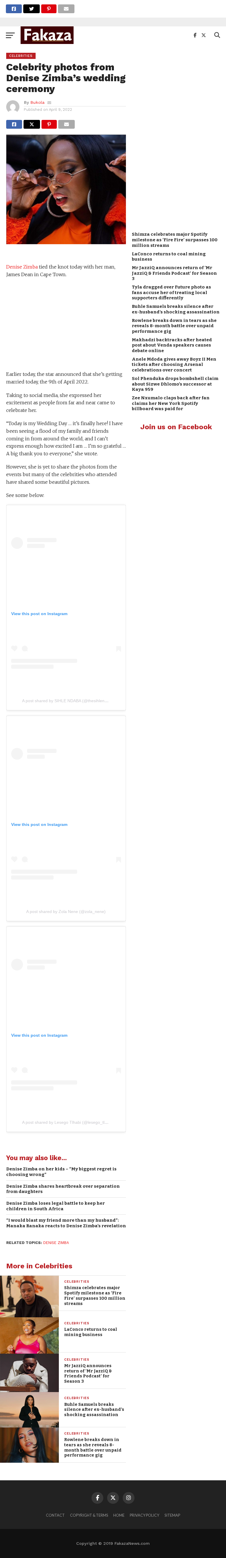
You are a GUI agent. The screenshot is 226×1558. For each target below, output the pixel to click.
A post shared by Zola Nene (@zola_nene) (66, 911)
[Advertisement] (65, 325)
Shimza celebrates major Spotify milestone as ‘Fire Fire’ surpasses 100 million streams (174, 240)
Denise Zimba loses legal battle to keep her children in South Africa (55, 1206)
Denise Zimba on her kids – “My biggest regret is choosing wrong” (61, 1171)
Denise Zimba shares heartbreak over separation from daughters (63, 1189)
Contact (55, 1515)
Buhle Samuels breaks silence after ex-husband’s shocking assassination (176, 309)
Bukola (37, 102)
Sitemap (172, 1515)
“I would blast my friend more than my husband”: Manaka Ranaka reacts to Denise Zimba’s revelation (66, 1223)
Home (118, 1515)
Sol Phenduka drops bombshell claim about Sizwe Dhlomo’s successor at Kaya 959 (175, 384)
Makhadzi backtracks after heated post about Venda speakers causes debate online (172, 345)
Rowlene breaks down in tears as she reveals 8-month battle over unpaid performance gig (174, 326)
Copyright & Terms (89, 1515)
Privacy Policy (144, 1515)
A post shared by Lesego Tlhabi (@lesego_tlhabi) (68, 1122)
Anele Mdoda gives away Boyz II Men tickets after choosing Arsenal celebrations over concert (174, 365)
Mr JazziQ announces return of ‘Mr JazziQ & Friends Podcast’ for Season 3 (174, 273)
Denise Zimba (22, 267)
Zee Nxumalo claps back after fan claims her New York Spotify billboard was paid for (171, 403)
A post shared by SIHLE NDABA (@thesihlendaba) (68, 700)
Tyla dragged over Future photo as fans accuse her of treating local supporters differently (171, 292)
